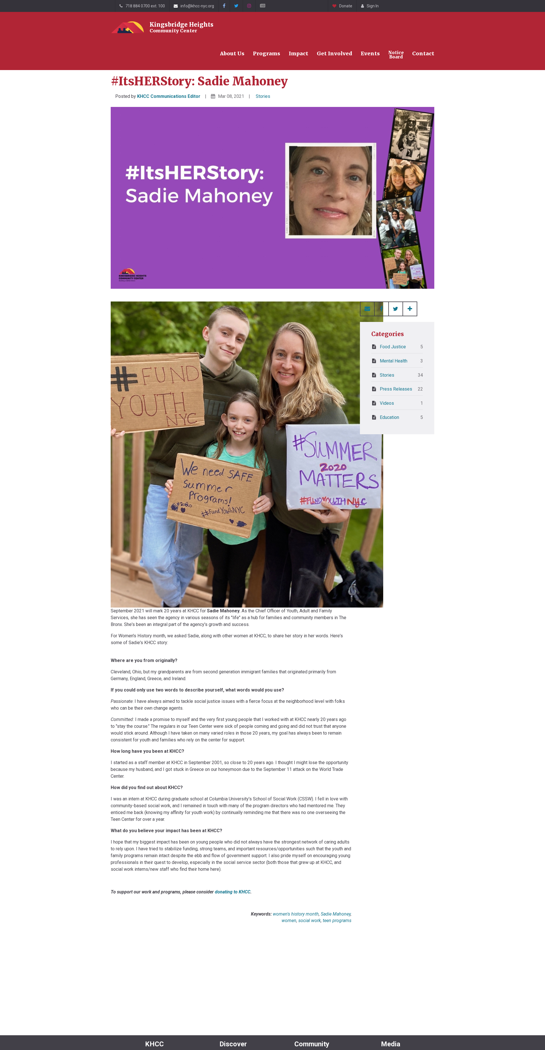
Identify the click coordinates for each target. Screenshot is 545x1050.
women (289, 920)
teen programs (337, 920)
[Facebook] (224, 6)
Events (370, 53)
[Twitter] (236, 6)
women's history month (296, 914)
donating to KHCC (232, 892)
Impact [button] (298, 53)
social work (309, 920)
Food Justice (401, 346)
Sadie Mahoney (336, 914)
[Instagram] (249, 6)
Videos (401, 403)
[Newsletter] (262, 6)
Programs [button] (266, 53)
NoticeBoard (396, 55)
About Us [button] (232, 53)
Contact (423, 53)
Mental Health (401, 361)
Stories (263, 96)
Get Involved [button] (334, 53)
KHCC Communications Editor (168, 96)
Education (401, 417)
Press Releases (401, 389)
